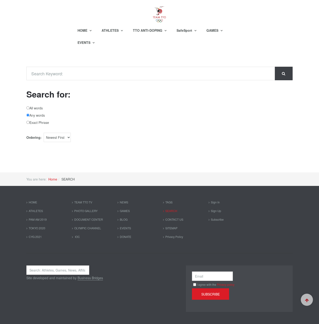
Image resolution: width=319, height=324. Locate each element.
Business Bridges (90, 277)
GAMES (212, 30)
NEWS (124, 202)
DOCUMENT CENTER (88, 219)
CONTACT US (174, 219)
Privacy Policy (174, 237)
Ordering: (34, 137)
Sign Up (216, 211)
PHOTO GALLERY (86, 211)
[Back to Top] (307, 300)
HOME (83, 30)
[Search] (284, 73)
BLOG (124, 219)
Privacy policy (225, 284)
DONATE (125, 237)
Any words (37, 115)
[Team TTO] (159, 12)
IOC (77, 237)
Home (52, 179)
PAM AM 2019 (38, 219)
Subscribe (217, 219)
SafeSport (185, 30)
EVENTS (84, 42)
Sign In (215, 202)
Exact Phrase (39, 122)
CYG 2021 (35, 237)
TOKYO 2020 (37, 228)
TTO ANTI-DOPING (148, 30)
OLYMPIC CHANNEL (87, 228)
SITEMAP (171, 228)
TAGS (169, 202)
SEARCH (171, 211)
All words (36, 108)
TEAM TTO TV (83, 202)
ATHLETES (111, 30)
